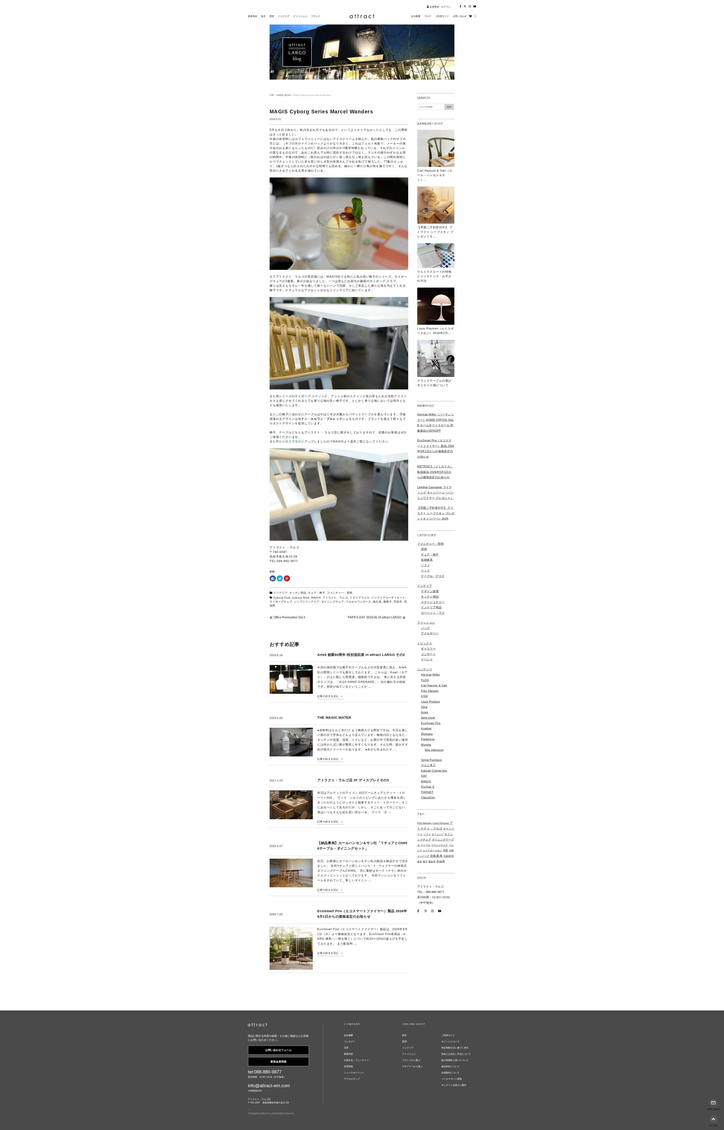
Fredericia (427, 739)
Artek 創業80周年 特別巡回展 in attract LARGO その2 (361, 655)
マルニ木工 (428, 765)
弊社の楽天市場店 (288, 441)
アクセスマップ (352, 1079)
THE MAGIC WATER (334, 717)
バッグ (425, 628)
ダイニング (437, 834)
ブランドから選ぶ (411, 1060)
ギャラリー (428, 648)
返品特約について (450, 1066)
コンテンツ (424, 669)
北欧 (445, 850)
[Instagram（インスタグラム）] (470, 6)
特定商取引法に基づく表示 (455, 1047)
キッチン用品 (297, 592)
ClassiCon (428, 797)
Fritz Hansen (429, 690)
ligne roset (428, 717)
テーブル (425, 845)
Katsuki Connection (434, 770)
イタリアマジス (360, 597)
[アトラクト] (257, 1025)
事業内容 (348, 1054)
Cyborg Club (281, 597)
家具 (419, 861)
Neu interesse (434, 750)
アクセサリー (430, 633)
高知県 (440, 861)
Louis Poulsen (430, 701)
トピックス (424, 643)
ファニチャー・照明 (339, 592)
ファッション (426, 622)
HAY (424, 776)
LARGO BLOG (284, 95)
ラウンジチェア (439, 845)
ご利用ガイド (448, 1035)
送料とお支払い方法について (456, 1054)
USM (424, 696)
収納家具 (427, 559)
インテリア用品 (431, 607)
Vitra (424, 707)
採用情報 (348, 1066)
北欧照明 (448, 856)
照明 (424, 549)
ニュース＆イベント (354, 1072)
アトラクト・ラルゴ (335, 597)
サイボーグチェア (281, 601)
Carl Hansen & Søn (434, 685)
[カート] (470, 16)
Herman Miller (430, 674)
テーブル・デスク (433, 576)
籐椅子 (387, 601)
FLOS (425, 680)
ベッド (425, 570)
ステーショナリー (433, 602)
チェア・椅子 (316, 592)
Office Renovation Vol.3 (289, 617)
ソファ (425, 565)
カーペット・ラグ (433, 612)
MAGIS (316, 597)
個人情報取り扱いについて (455, 1060)
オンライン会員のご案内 (453, 1085)
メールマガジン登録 (451, 1079)
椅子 (425, 861)
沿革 (346, 1047)
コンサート (428, 654)
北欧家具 (436, 855)
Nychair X (427, 786)
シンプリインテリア (307, 601)
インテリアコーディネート (388, 597)
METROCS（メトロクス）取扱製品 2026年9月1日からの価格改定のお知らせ (435, 472)
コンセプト (349, 1041)
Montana (427, 733)
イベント (427, 659)
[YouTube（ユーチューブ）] (474, 6)
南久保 (377, 601)
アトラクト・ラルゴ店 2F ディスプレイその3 (353, 780)
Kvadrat (426, 728)
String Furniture (431, 760)
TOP (272, 95)
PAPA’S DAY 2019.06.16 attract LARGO (374, 617)
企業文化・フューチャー (356, 1060)
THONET (427, 792)
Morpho (426, 744)
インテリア (280, 592)
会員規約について (450, 1072)
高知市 (398, 601)
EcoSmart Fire (430, 723)
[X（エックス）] (465, 6)
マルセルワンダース (358, 601)
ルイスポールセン (432, 850)
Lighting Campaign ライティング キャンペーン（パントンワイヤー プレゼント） (435, 493)
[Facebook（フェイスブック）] (460, 6)
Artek (424, 712)
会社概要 (348, 1035)
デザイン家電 (430, 591)
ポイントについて (450, 1041)
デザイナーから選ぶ (412, 1066)
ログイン (446, 6)
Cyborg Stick (300, 597)
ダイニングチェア (332, 601)
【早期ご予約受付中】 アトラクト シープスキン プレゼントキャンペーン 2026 (435, 513)
